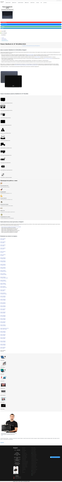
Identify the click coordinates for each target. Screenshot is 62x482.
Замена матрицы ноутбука (25, 461)
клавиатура (47, 58)
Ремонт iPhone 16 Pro (33, 465)
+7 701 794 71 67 (59, 0)
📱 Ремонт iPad (14, 2)
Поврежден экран (2, 388)
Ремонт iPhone (23, 447)
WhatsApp (3, 26)
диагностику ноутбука (30, 54)
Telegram (2, 28)
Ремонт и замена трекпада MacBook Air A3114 (5, 155)
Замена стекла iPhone (24, 465)
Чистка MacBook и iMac (24, 454)
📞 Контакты (45, 2)
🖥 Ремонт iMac (27, 2)
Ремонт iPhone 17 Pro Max (34, 469)
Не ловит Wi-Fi (2, 360)
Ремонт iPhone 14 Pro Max (34, 462)
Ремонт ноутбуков (33, 447)
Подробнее (2, 442)
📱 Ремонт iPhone (8, 2)
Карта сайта (23, 472)
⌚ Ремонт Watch (32, 2)
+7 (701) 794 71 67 (4, 22)
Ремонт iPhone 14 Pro (33, 461)
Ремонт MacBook (4, 38)
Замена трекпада (2, 367)
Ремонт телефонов (33, 450)
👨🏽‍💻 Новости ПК (33, 473)
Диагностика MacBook (24, 457)
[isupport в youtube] (19, 450)
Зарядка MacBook (24, 458)
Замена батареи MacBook (25, 462)
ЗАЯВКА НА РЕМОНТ (4, 24)
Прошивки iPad (23, 469)
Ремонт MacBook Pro (4, 39)
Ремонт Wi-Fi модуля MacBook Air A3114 (5, 140)
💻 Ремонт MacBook (20, 2)
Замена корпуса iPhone (33, 458)
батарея (51, 58)
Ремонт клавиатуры (2, 395)
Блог (41, 2)
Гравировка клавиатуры (33, 454)
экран (45, 58)
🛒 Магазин (37, 2)
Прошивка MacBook (33, 472)
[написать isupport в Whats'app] (16, 450)
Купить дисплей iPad (33, 457)
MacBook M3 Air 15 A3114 (5, 40)
